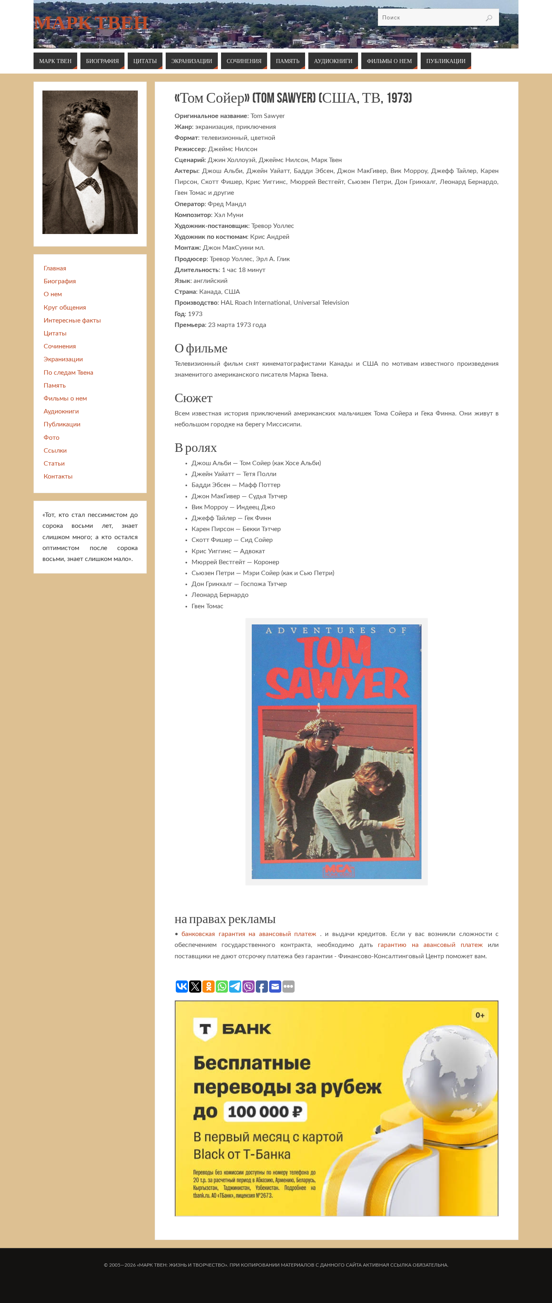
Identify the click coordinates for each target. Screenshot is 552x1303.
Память (55, 385)
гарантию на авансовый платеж (430, 945)
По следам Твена (68, 372)
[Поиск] (489, 18)
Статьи (54, 463)
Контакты (58, 476)
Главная (55, 268)
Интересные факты (72, 320)
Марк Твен (91, 22)
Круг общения (65, 307)
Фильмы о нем (65, 398)
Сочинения (60, 346)
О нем (53, 294)
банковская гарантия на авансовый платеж (248, 934)
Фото (51, 437)
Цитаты (55, 333)
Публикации (62, 424)
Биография (60, 281)
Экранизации (63, 359)
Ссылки (55, 450)
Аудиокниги (61, 411)
